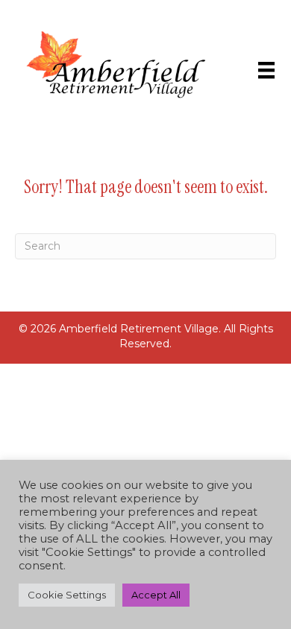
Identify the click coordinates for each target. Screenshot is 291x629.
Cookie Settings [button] (67, 595)
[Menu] (266, 70)
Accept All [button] (156, 595)
